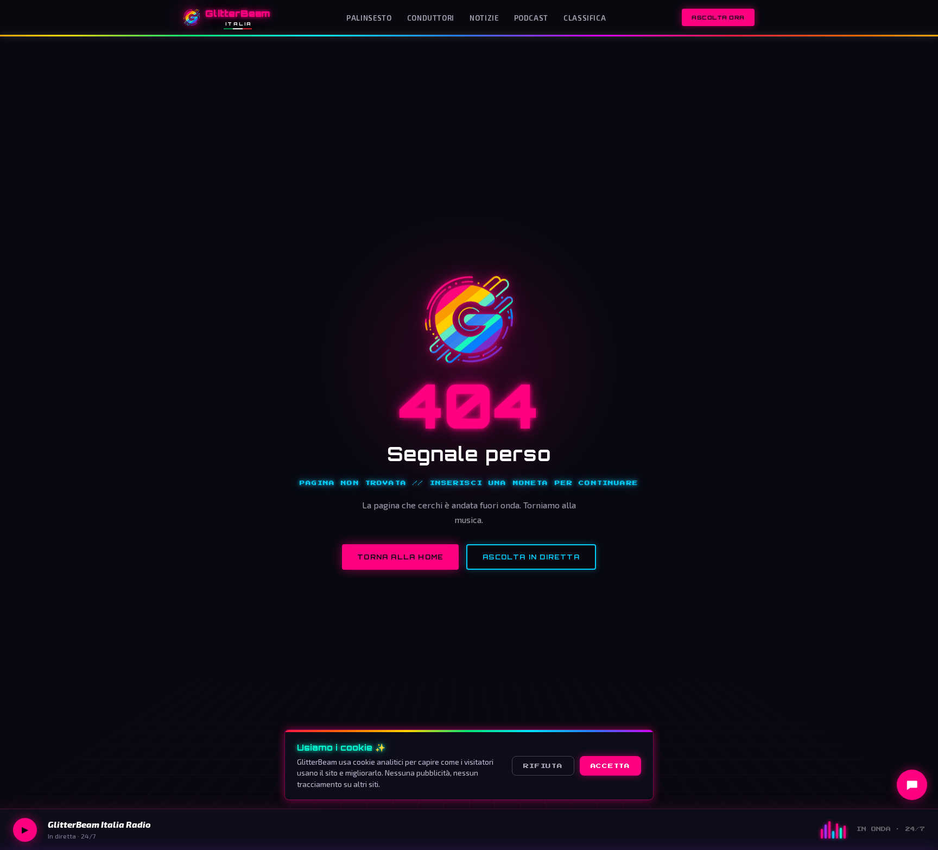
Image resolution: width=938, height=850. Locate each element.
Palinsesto (368, 18)
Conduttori (430, 18)
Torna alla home (400, 557)
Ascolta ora (718, 17)
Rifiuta (542, 766)
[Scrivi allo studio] (912, 785)
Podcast (531, 18)
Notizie (484, 18)
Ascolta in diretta (531, 557)
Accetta (610, 766)
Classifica (584, 18)
